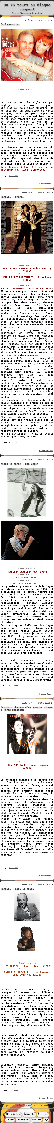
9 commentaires (46, 451)
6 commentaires (46, 1098)
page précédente (14, 1106)
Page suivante (41, 1106)
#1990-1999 (13, 176)
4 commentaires (46, 184)
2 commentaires (46, 876)
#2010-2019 (13, 686)
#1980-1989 (13, 443)
